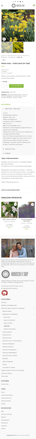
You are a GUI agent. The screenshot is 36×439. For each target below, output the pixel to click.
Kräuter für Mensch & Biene (10, 355)
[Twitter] (15, 1)
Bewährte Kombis (7, 311)
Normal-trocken (17, 96)
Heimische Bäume (7, 332)
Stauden (15, 97)
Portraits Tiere (4, 384)
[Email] (20, 1)
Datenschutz (4, 423)
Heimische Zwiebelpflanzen (9, 349)
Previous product (2, 60)
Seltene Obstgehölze (8, 361)
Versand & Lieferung (6, 414)
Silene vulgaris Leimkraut (9, 219)
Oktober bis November (10, 329)
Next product (5, 60)
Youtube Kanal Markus (7, 395)
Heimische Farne (7, 335)
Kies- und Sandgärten (6, 96)
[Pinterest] (23, 1)
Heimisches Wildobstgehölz (10, 352)
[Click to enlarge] (4, 39)
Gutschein (3, 302)
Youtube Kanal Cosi (6, 398)
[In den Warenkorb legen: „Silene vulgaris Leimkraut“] (15, 204)
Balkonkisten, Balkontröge (14, 94)
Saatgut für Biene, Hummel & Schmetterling (12, 370)
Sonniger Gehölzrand (6, 97)
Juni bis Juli (19, 57)
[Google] (17, 1)
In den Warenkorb (16, 85)
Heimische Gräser (7, 338)
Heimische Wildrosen (8, 346)
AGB (2, 411)
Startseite (3, 55)
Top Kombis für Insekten (9, 367)
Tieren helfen (4, 376)
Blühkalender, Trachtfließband (8, 57)
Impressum (4, 425)
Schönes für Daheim (6, 373)
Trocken (20, 97)
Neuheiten (5, 358)
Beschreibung (6, 104)
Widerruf (3, 417)
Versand (5, 71)
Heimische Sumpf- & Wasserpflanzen (12, 340)
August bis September (9, 320)
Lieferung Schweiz (6, 401)
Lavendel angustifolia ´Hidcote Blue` (26, 220)
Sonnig (24, 96)
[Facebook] (13, 1)
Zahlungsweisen (5, 420)
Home (2, 392)
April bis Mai (7, 317)
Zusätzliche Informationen (10, 190)
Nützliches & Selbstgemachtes (9, 305)
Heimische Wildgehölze (8, 343)
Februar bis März (8, 323)
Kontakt (3, 403)
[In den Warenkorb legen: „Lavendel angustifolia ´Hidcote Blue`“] (32, 204)
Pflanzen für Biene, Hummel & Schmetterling (18, 55)
